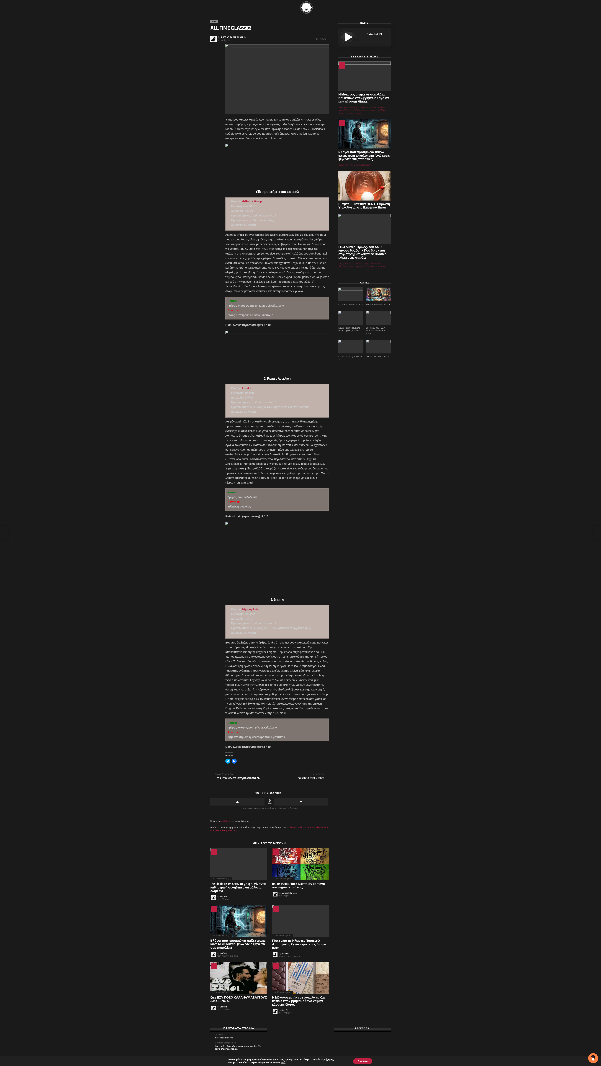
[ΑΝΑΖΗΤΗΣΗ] (389, 7)
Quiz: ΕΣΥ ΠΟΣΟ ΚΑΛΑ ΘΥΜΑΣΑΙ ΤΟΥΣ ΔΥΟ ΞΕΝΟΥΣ (238, 999)
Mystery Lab (250, 609)
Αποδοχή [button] (363, 1061)
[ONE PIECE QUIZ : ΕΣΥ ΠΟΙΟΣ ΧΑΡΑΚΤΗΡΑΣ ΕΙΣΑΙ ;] (378, 317)
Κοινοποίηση (229, 48)
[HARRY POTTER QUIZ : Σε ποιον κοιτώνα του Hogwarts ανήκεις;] (300, 864)
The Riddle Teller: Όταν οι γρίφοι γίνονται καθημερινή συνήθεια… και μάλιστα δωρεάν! (238, 887)
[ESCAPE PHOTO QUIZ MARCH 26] (350, 346)
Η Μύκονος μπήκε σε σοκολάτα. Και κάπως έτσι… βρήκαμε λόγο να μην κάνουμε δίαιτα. (298, 1001)
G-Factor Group (252, 201)
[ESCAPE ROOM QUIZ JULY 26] (350, 294)
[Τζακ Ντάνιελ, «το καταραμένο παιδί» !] (4, 533)
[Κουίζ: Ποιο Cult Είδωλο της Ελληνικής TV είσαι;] (350, 317)
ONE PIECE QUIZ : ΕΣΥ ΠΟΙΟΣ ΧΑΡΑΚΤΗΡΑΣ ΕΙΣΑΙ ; (376, 331)
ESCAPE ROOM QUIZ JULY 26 (350, 304)
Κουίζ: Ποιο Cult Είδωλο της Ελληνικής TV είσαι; (349, 329)
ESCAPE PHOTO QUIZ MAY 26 (378, 304)
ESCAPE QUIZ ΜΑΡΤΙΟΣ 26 (378, 356)
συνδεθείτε (225, 821)
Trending (276, 852)
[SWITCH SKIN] (224, 7)
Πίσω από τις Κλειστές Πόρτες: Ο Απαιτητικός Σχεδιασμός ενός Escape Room (299, 944)
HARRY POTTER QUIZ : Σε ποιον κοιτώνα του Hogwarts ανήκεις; (298, 885)
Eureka (246, 388)
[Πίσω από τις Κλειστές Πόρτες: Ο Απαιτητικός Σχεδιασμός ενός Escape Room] (300, 921)
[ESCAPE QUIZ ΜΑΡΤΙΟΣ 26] (378, 346)
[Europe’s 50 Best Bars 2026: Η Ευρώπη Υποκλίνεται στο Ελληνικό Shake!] (364, 186)
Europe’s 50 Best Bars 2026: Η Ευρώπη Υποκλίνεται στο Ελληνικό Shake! (364, 206)
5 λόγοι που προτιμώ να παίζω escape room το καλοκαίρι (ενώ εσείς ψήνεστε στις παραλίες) (237, 944)
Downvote (301, 802)
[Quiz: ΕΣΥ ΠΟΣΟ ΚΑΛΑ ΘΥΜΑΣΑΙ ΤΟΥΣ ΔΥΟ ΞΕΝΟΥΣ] (238, 978)
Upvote (237, 802)
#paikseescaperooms (224, 1037)
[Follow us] (219, 7)
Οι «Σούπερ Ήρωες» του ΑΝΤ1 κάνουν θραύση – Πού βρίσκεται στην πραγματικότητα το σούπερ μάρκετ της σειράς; (362, 252)
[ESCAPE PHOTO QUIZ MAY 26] (378, 294)
